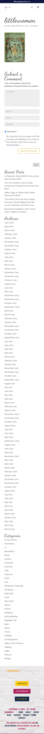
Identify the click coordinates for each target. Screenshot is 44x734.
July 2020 (8, 429)
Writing (7, 658)
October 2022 (10, 334)
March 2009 (9, 529)
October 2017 (10, 487)
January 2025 (10, 269)
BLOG (9, 715)
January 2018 (10, 475)
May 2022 (8, 349)
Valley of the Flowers (13, 643)
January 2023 (10, 322)
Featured (8, 574)
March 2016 (9, 514)
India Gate (8, 593)
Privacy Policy (12, 145)
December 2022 (11, 326)
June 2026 (8, 223)
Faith (6, 570)
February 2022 (10, 361)
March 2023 (9, 315)
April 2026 (8, 226)
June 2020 (8, 433)
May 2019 (8, 452)
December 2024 (11, 272)
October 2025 (10, 249)
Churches (8, 567)
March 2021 (9, 403)
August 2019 (9, 445)
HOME (21, 712)
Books (7, 555)
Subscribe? (11, 132)
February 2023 (10, 318)
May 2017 (8, 502)
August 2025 (9, 253)
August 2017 (9, 491)
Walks (7, 651)
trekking (8, 635)
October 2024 (10, 280)
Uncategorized (11, 639)
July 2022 (8, 341)
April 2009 (8, 525)
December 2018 (11, 456)
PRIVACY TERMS (29, 715)
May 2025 (8, 261)
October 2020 (10, 422)
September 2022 (11, 338)
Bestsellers (9, 551)
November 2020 (11, 418)
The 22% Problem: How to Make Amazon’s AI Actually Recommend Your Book (21, 186)
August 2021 (9, 384)
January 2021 (10, 410)
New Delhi (9, 601)
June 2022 (8, 345)
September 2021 (11, 380)
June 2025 (8, 257)
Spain (6, 624)
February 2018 (10, 472)
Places (7, 605)
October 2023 (10, 303)
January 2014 (10, 517)
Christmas (8, 563)
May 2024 (8, 291)
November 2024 (11, 276)
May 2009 (8, 521)
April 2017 (8, 506)
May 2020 (8, 437)
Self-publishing (10, 616)
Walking (7, 647)
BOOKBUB (22, 699)
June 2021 (8, 391)
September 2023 (11, 307)
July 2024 (8, 288)
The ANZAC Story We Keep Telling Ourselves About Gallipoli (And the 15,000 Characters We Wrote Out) (19, 202)
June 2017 (8, 498)
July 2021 (8, 387)
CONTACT (22, 718)
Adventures (9, 544)
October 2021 (10, 376)
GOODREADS (22, 691)
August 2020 (9, 426)
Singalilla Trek (10, 620)
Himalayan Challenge (13, 586)
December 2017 (11, 479)
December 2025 (11, 242)
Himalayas (9, 590)
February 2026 (10, 234)
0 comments (33, 26)
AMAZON (22, 683)
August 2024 (9, 284)
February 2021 (10, 406)
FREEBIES (17, 715)
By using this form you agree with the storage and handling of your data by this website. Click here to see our (22, 140)
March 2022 (9, 357)
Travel (7, 632)
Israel (6, 597)
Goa (6, 582)
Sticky (7, 628)
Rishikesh (8, 613)
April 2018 (8, 464)
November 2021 (11, 372)
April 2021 (8, 399)
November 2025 (11, 246)
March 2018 (9, 468)
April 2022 (8, 353)
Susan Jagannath (12, 26)
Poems (7, 609)
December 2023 (11, 295)
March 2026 (9, 230)
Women (7, 655)
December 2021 (11, 368)
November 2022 (11, 330)
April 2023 (8, 311)
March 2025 (9, 265)
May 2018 (8, 460)
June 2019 (8, 449)
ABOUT (28, 712)
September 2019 (11, 441)
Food (6, 578)
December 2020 (11, 414)
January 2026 (10, 238)
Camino (7, 559)
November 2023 (11, 299)
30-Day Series (10, 540)
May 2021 (8, 395)
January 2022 (10, 364)
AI (5, 547)
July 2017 (8, 495)
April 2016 (8, 510)
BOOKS (36, 712)
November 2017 (11, 483)
